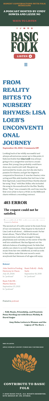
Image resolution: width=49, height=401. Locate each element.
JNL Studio (25, 396)
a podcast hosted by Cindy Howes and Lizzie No (25, 13)
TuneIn (25, 347)
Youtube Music (38, 347)
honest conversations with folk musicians (24, 4)
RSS (30, 347)
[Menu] (26, 64)
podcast (15, 301)
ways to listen (24, 20)
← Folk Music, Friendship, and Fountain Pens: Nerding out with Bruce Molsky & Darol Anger (23, 315)
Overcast (11, 347)
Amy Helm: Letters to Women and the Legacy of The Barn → (27, 323)
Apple (5, 347)
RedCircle (15, 222)
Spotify (19, 347)
